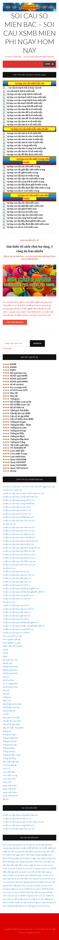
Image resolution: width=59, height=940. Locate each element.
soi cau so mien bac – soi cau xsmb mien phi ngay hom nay (29, 33)
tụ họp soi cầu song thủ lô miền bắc (24, 94)
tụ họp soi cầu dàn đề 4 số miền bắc (24, 109)
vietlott (6, 677)
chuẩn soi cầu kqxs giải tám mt (16, 616)
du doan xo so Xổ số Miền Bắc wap (34, 872)
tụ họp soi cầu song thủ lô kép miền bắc (26, 100)
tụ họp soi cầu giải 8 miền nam (22, 208)
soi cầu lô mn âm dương (39, 899)
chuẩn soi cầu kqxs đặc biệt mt (16, 612)
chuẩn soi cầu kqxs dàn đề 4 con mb (19, 551)
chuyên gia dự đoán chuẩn (14, 848)
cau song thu (29, 845)
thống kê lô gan (10, 734)
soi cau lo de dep (33, 885)
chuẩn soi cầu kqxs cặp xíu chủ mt (18, 609)
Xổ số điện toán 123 (20, 404)
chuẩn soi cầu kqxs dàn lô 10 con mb (19, 565)
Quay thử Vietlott (19, 468)
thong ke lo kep (39, 902)
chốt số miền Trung (11, 851)
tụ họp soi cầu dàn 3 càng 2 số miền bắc (26, 148)
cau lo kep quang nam (12, 845)
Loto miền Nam (18, 456)
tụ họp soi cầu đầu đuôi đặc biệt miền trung (28, 187)
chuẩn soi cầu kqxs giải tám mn (17, 582)
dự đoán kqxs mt (37, 875)
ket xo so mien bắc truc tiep (23, 879)
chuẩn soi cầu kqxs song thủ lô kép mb (20, 497)
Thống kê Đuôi (17, 436)
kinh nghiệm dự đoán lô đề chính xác (35, 882)
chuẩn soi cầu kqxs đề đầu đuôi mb (18, 517)
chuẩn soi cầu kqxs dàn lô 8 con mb (19, 527)
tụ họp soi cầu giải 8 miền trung (22, 172)
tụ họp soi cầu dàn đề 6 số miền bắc (24, 112)
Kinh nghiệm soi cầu (12, 643)
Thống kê (14, 398)
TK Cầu (6, 714)
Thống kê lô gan (18, 421)
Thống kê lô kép (18, 430)
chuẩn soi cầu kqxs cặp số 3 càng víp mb (21, 548)
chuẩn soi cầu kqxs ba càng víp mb (18, 534)
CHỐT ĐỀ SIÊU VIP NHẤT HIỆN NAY (41, 848)
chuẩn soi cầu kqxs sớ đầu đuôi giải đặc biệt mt (23, 626)
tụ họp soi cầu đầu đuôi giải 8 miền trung (27, 184)
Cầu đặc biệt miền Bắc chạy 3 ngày (18, 865)
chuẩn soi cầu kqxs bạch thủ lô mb (18, 544)
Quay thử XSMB (18, 459)
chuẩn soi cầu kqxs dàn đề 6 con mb (19, 554)
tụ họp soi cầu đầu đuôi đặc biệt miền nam (28, 224)
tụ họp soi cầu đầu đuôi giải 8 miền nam (26, 221)
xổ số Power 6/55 (19, 390)
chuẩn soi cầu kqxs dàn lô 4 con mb (19, 520)
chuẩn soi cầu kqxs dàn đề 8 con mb (19, 558)
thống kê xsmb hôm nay (38, 906)
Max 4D (14, 395)
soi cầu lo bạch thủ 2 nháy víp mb (25, 87)
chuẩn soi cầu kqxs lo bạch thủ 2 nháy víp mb (23, 493)
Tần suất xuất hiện (19, 445)
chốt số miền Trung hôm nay (33, 851)
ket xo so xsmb (43, 879)
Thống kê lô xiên (18, 427)
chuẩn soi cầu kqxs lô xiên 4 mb (17, 507)
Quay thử (7, 782)
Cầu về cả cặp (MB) (19, 416)
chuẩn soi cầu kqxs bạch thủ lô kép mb (20, 541)
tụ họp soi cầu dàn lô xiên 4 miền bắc (25, 142)
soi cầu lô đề (26, 902)
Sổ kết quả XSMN (19, 381)
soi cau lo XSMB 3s (23, 889)
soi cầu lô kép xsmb (20, 899)
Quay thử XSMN (18, 465)
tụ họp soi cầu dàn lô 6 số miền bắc (24, 124)
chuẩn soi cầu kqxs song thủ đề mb (18, 503)
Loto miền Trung (18, 453)
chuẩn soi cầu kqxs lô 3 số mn (16, 585)
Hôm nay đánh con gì (12, 636)
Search (37, 343)
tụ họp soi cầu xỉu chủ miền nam (23, 202)
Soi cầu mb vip (9, 524)
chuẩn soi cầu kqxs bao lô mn (16, 571)
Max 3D (14, 393)
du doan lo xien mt (42, 865)
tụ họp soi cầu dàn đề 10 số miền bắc (25, 118)
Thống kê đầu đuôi (19, 439)
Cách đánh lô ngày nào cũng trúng (35, 858)
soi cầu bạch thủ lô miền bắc (21, 91)
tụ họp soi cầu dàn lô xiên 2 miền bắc (25, 136)
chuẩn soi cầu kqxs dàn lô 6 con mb (19, 531)
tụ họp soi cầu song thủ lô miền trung (25, 181)
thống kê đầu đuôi (11, 738)
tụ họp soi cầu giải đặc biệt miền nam (25, 205)
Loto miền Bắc (17, 450)
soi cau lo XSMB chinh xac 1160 (24, 892)
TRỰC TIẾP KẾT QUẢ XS (13, 646)
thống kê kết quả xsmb (17, 906)
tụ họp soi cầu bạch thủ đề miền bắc (24, 103)
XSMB (13, 364)
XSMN (13, 367)
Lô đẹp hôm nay (19, 885)
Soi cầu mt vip (9, 602)
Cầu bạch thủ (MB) (19, 410)
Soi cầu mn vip (9, 568)
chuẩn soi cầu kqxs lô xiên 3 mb (17, 510)
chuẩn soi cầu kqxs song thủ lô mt (18, 629)
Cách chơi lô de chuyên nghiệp (33, 855)
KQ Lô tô (6, 768)
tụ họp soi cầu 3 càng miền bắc (22, 145)
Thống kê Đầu (17, 433)
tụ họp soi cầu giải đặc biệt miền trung (26, 169)
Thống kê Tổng (17, 442)
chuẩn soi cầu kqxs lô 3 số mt (16, 619)
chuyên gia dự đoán (43, 845)
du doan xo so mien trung (26, 868)
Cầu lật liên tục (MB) (20, 413)
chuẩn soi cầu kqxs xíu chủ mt (16, 632)
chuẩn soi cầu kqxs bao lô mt (16, 605)
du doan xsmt (24, 875)
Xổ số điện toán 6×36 (12, 704)
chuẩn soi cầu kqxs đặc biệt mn (17, 578)
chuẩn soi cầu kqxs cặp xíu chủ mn (18, 575)
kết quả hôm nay (18, 372)
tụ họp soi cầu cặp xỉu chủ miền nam (25, 214)
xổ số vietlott (17, 384)
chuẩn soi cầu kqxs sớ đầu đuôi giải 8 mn (21, 588)
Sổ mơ (13, 471)
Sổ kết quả (7, 663)
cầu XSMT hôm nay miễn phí (42, 862)
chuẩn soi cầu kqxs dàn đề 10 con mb (19, 561)
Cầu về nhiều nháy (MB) (21, 419)
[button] (49, 64)
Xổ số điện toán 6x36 (20, 401)
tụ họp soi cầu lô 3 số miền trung (23, 190)
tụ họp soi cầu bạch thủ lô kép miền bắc (26, 97)
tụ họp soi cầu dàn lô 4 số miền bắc (24, 121)
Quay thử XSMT (18, 462)
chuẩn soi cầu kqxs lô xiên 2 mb (17, 514)
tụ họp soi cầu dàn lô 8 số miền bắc (24, 133)
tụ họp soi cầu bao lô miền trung (23, 175)
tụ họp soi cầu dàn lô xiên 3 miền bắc (25, 139)
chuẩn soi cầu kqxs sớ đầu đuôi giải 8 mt (20, 622)
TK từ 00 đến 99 (18, 447)
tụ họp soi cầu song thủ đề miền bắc (25, 106)
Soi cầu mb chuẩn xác (12, 490)
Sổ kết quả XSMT (18, 378)
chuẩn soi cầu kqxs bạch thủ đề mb (19, 537)
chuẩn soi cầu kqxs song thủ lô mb (18, 500)
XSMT (13, 370)
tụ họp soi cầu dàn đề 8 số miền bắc (24, 115)
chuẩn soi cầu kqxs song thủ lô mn (18, 595)
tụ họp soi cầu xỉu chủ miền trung (23, 166)
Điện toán (7, 700)
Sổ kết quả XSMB (18, 375)
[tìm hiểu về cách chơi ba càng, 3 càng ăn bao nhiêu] (29, 280)
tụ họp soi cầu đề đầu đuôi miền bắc (25, 154)
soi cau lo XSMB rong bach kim (24, 896)
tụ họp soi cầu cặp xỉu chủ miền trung (25, 178)
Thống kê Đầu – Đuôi (20, 424)
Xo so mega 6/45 (18, 387)
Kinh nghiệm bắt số (29, 240)
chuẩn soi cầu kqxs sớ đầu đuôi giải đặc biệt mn (24, 592)
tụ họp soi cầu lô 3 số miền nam (22, 227)
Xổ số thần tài (17, 407)
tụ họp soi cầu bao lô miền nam (22, 211)
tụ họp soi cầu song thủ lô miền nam (25, 217)
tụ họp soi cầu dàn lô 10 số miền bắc (25, 151)
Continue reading (16, 323)
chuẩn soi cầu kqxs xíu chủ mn (16, 599)
